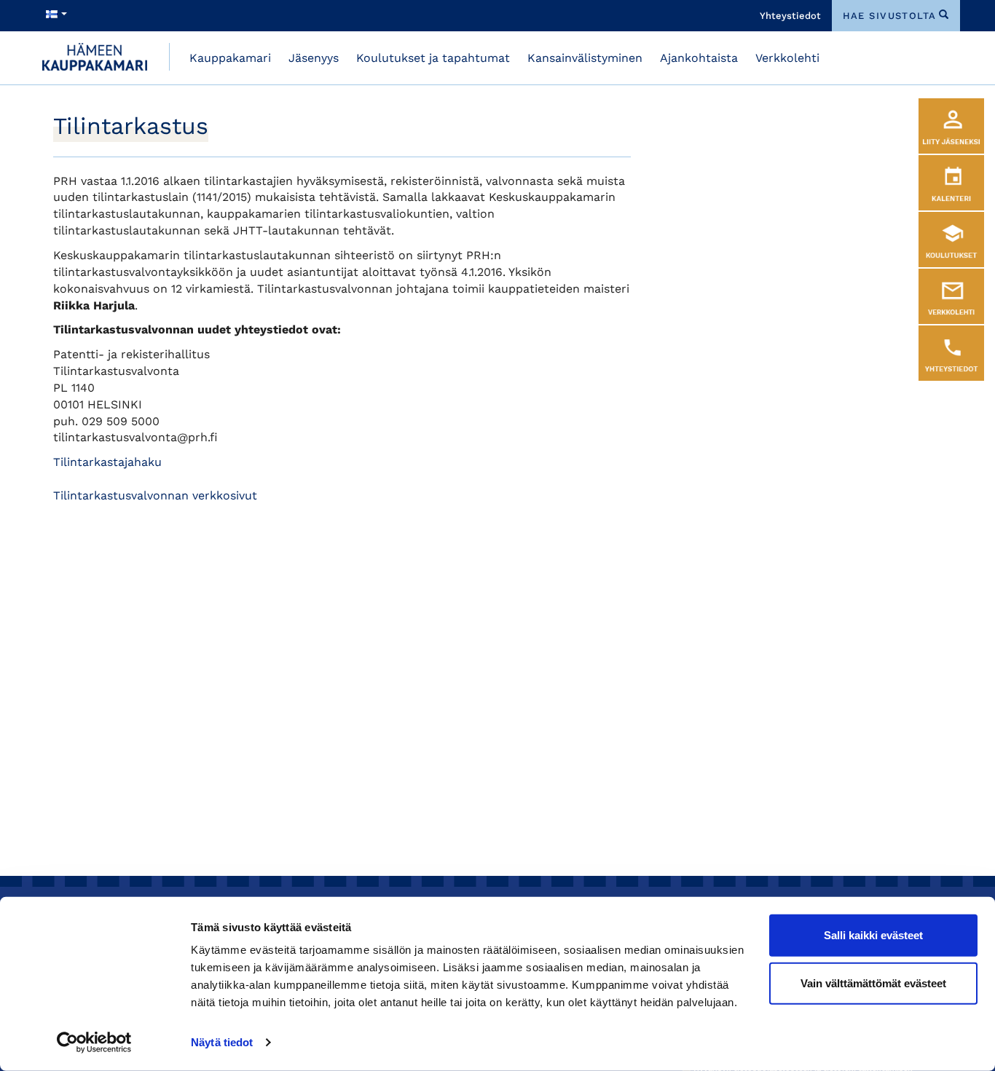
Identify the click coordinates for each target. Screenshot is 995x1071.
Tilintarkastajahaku (107, 462)
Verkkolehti (787, 58)
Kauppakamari (230, 58)
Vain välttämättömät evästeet (873, 982)
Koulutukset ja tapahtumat (433, 58)
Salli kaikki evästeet (873, 935)
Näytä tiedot (222, 1042)
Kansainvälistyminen (584, 58)
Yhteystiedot (790, 15)
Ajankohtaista (699, 58)
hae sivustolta (890, 15)
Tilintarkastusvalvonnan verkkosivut (155, 495)
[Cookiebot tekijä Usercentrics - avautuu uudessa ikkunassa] (94, 1043)
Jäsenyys (313, 58)
